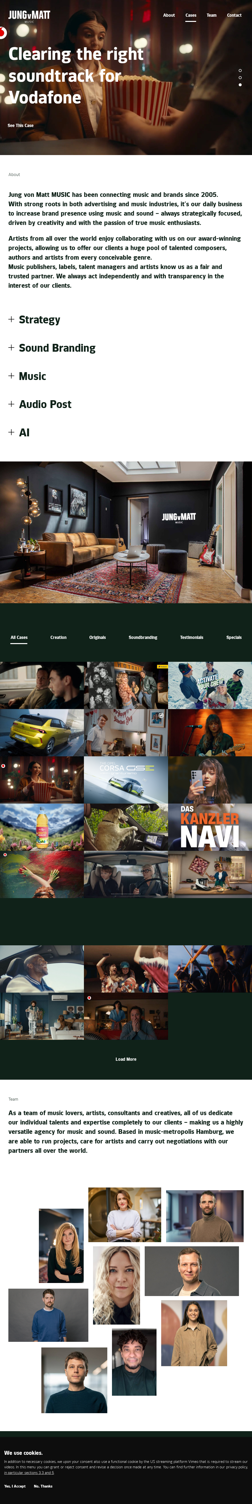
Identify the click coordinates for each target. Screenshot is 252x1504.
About (169, 16)
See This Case (21, 126)
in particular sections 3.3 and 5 (29, 1473)
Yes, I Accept (15, 1486)
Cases (191, 16)
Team (212, 16)
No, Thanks (43, 1486)
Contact (234, 16)
